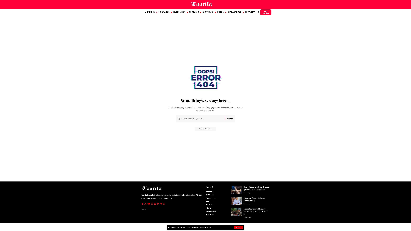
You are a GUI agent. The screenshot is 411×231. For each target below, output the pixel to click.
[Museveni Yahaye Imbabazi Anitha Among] (236, 201)
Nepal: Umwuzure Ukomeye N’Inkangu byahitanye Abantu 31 (255, 211)
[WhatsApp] (164, 204)
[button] (238, 227)
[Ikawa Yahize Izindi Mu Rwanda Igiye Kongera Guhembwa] (236, 190)
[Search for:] (202, 119)
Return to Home (205, 129)
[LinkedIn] (158, 204)
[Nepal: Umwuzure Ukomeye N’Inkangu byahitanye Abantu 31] (236, 212)
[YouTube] (148, 204)
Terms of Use (206, 227)
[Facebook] (142, 204)
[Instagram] (151, 204)
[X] (145, 204)
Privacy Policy (194, 227)
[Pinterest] (155, 204)
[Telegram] (161, 204)
